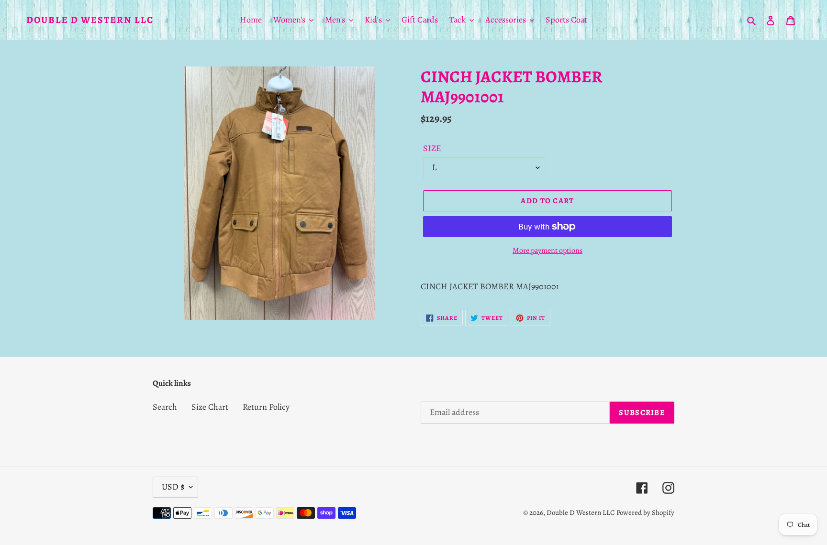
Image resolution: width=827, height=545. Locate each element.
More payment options (547, 250)
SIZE (432, 148)
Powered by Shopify (645, 512)
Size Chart (209, 407)
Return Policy (266, 407)
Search (165, 407)
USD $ (173, 486)
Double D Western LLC (90, 20)
